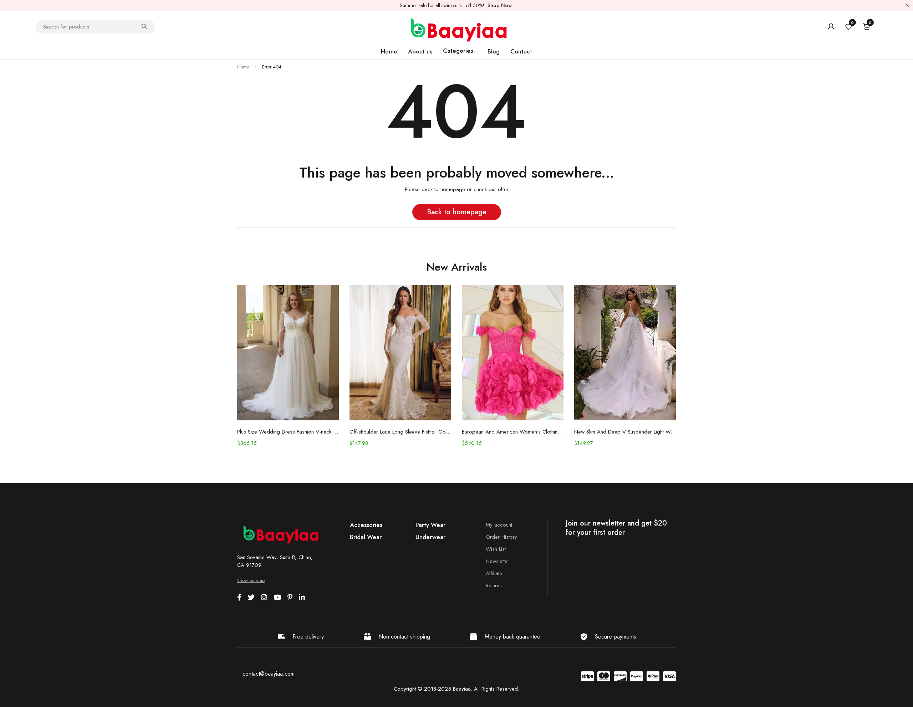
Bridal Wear (366, 537)
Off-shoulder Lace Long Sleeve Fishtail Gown (400, 432)
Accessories (366, 525)
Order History (501, 537)
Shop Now (500, 5)
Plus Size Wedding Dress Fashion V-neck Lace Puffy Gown (288, 432)
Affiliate (494, 573)
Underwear (430, 537)
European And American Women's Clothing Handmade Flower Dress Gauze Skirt (512, 432)
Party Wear (430, 525)
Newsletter (497, 561)
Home (243, 66)
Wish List (496, 549)
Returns (494, 585)
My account (499, 525)
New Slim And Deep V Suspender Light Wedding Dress (625, 432)
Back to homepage (456, 212)
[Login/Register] (831, 26)
